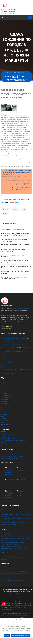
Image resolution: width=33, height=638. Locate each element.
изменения (16, 568)
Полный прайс (5, 389)
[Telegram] (18, 202)
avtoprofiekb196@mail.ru (8, 13)
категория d (6, 580)
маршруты (15, 209)
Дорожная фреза (5, 424)
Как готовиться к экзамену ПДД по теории (13, 229)
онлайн (26, 571)
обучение (11, 569)
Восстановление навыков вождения (10, 410)
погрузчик (24, 580)
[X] (7, 202)
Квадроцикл (4, 405)
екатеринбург (16, 580)
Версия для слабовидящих (8, 11)
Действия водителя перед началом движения (15, 245)
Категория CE (4, 403)
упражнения (10, 571)
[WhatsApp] (15, 202)
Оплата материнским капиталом (9, 387)
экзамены (22, 575)
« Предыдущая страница (10, 199)
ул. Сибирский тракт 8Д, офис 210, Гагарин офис (15, 338)
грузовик (15, 575)
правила (5, 575)
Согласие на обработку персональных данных (13, 456)
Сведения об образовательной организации (13, 440)
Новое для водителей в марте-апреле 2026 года (14, 534)
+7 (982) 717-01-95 (8, 369)
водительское (3, 580)
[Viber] (13, 202)
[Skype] (17, 202)
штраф (5, 573)
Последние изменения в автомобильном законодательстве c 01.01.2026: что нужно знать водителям (14, 548)
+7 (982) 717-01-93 (25, 187)
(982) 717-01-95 (7, 366)
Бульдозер (4, 418)
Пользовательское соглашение (9, 458)
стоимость (14, 571)
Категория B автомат (6, 395)
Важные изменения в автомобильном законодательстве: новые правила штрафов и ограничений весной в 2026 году (16, 538)
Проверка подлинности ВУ (8, 438)
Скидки (3, 382)
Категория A (4, 391)
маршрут (2, 575)
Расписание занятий (6, 436)
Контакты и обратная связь (8, 434)
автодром (18, 571)
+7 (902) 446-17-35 (17, 369)
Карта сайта (4, 444)
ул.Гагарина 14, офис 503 (10, 344)
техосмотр (2, 573)
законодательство (11, 580)
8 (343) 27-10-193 (25, 351)
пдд (6, 569)
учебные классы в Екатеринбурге (22, 308)
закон (24, 575)
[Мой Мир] (5, 202)
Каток (2, 422)
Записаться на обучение (9, 9)
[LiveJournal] (10, 202)
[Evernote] (8, 202)
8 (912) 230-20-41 (20, 355)
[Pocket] (12, 202)
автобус (19, 580)
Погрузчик (4, 412)
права (2, 571)
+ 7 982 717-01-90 (26, 180)
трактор (21, 571)
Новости (3, 442)
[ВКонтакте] (2, 202)
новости (13, 573)
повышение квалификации (10, 575)
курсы (28, 571)
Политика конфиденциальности (9, 454)
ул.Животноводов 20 (9, 355)
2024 (22, 580)
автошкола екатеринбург (26, 573)
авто (7, 573)
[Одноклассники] (3, 202)
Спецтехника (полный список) (9, 408)
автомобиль (18, 575)
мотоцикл (5, 571)
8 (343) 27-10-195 (27, 347)
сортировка (9, 573)
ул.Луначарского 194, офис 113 (11, 351)
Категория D (4, 399)
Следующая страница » (23, 199)
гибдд (23, 209)
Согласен (6, 635)
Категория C (4, 397)
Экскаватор (4, 414)
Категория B (4, 393)
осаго (19, 573)
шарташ (21, 573)
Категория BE (4, 401)
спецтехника (16, 573)
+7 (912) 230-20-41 (20, 190)
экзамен (5, 213)
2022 (30, 571)
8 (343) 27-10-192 (22, 344)
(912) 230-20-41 (7, 362)
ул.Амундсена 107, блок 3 (10, 347)
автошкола (5, 209)
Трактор (3, 416)
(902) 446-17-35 (7, 358)
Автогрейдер (4, 420)
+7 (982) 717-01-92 (22, 182)
